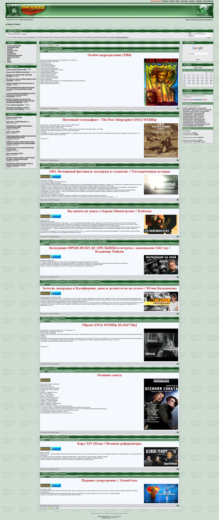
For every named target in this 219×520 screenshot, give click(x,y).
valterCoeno (197, 118)
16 (211, 78)
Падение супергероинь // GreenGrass (54, 474)
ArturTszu (193, 111)
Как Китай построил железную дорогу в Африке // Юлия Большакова (19, 164)
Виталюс (186, 110)
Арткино (10, 49)
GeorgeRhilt (186, 114)
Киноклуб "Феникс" (14, 24)
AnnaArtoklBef (197, 121)
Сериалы (10, 52)
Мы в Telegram (208, 1)
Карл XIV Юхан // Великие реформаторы (55, 437)
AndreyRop (202, 111)
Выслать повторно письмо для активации (199, 19)
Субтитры (199, 1)
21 (202, 80)
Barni (8, 155)
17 (184, 80)
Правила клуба (156, 1)
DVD (8, 60)
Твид (7, 119)
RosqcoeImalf (199, 122)
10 (184, 78)
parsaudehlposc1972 (201, 124)
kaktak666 (192, 108)
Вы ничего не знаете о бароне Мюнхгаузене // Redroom (60, 204)
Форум (172, 1)
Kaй (184, 108)
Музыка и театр (12, 50)
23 (211, 80)
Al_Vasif (8, 139)
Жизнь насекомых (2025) (14, 153)
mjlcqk (199, 126)
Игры (9, 58)
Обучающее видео (13, 57)
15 (206, 78)
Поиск (178, 1)
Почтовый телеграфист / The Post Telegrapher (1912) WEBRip (17, 108)
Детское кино (11, 54)
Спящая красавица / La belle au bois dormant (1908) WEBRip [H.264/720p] (21, 136)
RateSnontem (198, 119)
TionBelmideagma (188, 116)
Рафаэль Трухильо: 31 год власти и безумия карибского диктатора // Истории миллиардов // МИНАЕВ (20, 100)
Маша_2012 (196, 110)
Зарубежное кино (13, 47)
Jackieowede (187, 124)
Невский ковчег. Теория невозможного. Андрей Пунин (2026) (19, 126)
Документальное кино (14, 55)
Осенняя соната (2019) (49, 368)
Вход (21, 19)
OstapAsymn (187, 113)
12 (193, 78)
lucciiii (199, 116)
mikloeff (8, 145)
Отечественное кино (14, 46)
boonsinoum (187, 119)
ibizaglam (206, 110)
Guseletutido (198, 114)
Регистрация (28, 19)
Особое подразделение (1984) (16, 69)
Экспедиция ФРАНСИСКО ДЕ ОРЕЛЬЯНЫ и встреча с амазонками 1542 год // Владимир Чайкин (74, 241)
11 (189, 78)
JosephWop (186, 121)
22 (206, 80)
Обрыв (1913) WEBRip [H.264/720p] (18, 72)
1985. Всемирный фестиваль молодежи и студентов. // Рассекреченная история (20, 88)
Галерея (192, 1)
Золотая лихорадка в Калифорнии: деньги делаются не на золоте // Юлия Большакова (20, 94)
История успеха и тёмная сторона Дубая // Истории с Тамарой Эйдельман (20, 158)
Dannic (185, 111)
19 (193, 80)
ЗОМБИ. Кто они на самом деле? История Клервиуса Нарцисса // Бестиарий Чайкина (20, 142)
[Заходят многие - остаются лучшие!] (30, 10)
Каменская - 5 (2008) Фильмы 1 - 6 (17, 121)
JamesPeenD (187, 122)
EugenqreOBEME (188, 126)
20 (198, 80)
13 (198, 78)
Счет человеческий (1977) (15, 105)
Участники (184, 1)
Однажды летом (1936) (14, 117)
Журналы (165, 1)
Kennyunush (198, 113)
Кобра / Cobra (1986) (13, 131)
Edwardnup (186, 118)
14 (202, 78)
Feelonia (201, 108)
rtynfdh (8, 129)
